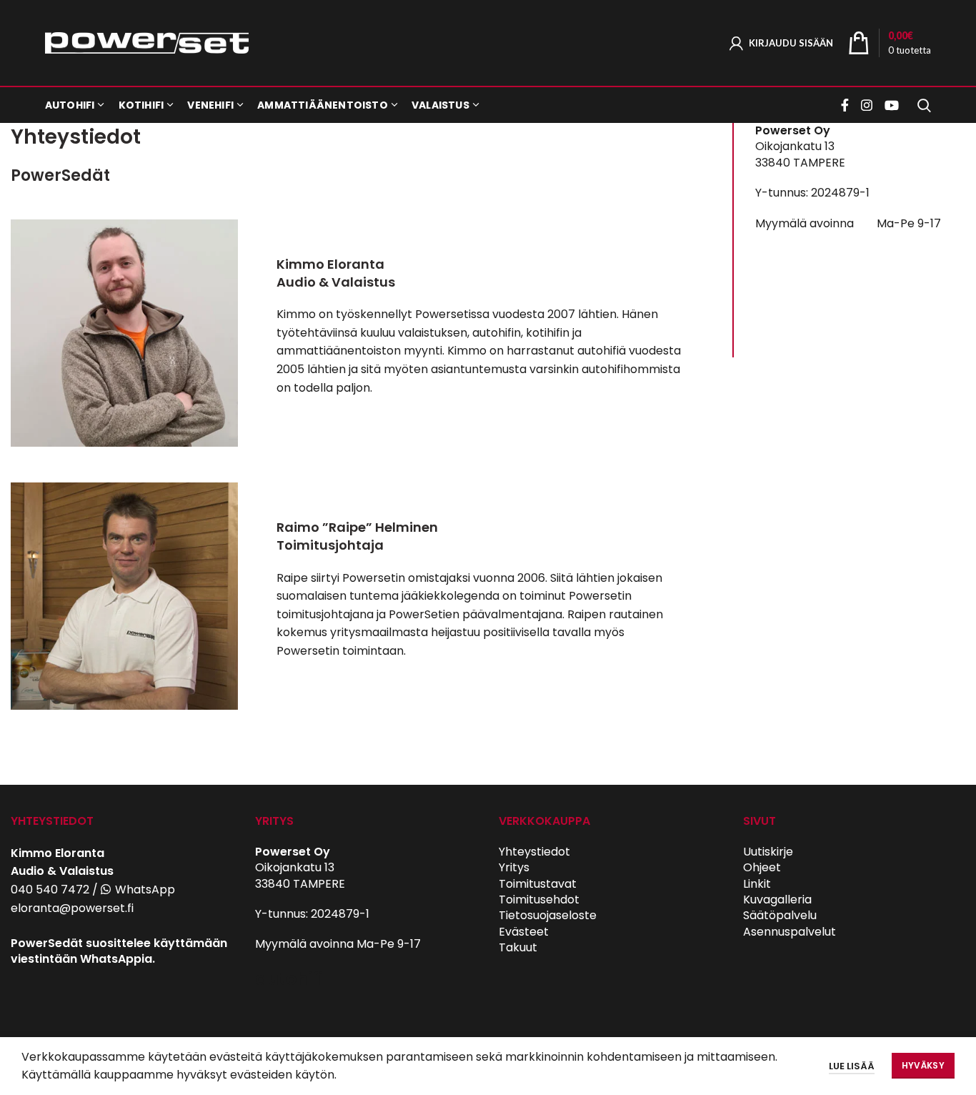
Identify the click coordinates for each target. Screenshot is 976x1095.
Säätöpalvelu (780, 915)
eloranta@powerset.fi (72, 908)
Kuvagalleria (777, 899)
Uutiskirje (768, 851)
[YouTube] (891, 105)
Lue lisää (852, 1066)
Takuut (518, 947)
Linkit (757, 884)
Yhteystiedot (534, 851)
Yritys (514, 867)
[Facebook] (847, 105)
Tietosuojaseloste (548, 915)
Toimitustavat (538, 884)
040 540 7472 (50, 889)
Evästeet (524, 931)
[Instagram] (867, 105)
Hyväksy (923, 1065)
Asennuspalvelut (789, 931)
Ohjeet (762, 867)
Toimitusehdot (539, 899)
